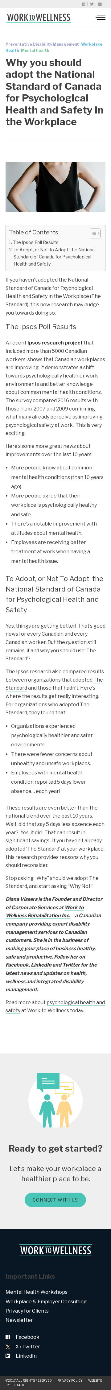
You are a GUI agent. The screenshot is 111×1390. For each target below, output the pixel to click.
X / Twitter (27, 1347)
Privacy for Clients (27, 1311)
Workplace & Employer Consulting (46, 1302)
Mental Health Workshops (37, 1292)
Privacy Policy (70, 1380)
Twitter (71, 965)
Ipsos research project (55, 343)
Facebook (17, 965)
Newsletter (19, 1320)
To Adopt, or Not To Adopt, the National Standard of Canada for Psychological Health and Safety (55, 257)
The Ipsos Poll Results (36, 242)
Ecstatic (17, 1385)
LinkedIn (41, 965)
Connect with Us (55, 1199)
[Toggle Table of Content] (92, 233)
